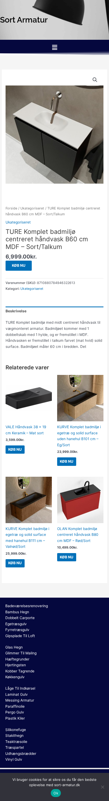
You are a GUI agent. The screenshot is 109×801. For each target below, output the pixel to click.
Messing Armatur (19, 700)
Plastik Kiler (15, 718)
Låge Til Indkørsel (20, 688)
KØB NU (18, 265)
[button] (54, 47)
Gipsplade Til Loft (20, 636)
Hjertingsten (15, 665)
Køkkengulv (15, 677)
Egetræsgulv (16, 624)
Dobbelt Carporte (20, 618)
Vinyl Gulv (13, 759)
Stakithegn (14, 735)
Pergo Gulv (14, 712)
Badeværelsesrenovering (26, 606)
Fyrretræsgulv (17, 630)
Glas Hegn (14, 647)
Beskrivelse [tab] (16, 311)
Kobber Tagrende (19, 671)
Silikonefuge (15, 730)
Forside (11, 208)
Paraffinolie (15, 706)
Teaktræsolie (16, 741)
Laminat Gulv (16, 694)
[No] (102, 787)
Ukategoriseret (32, 208)
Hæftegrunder (17, 659)
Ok (55, 793)
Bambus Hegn (17, 612)
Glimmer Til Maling (21, 653)
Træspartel (14, 747)
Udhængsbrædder (20, 753)
